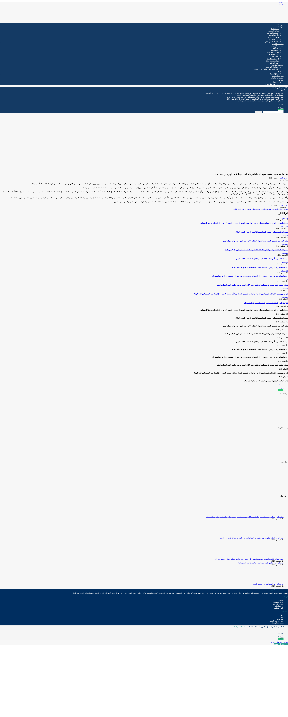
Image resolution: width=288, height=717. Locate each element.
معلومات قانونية (273, 52)
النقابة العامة (284, 226)
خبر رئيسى (285, 218)
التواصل (281, 80)
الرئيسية (280, 24)
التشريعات (275, 50)
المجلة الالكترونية (272, 67)
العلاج (282, 615)
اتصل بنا (276, 82)
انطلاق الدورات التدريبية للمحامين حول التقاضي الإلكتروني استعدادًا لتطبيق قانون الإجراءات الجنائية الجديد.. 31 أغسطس (244, 93)
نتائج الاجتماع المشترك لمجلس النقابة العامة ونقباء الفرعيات (266, 303)
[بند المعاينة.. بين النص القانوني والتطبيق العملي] (271, 582)
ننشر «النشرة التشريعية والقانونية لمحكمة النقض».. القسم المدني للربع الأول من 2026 (255, 99)
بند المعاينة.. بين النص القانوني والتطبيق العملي (268, 584)
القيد (282, 617)
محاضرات (275, 56)
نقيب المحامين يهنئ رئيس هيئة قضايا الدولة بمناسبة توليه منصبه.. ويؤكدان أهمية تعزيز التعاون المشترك (250, 276)
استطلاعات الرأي (277, 78)
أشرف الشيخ (283, 178)
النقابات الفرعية (273, 33)
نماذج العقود (274, 74)
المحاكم (276, 48)
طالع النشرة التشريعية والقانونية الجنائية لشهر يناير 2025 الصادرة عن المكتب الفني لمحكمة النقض (252, 285)
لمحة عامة (275, 29)
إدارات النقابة (274, 35)
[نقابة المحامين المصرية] (261, 21)
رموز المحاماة (274, 63)
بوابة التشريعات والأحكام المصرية (266, 69)
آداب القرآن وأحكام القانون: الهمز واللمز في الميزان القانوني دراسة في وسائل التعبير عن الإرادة (252, 538)
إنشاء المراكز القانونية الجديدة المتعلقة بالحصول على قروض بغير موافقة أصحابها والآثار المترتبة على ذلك (249, 559)
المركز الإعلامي (278, 76)
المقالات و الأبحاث (272, 61)
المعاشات (280, 619)
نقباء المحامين (274, 39)
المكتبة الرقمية (278, 65)
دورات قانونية (274, 54)
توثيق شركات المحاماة (276, 621)
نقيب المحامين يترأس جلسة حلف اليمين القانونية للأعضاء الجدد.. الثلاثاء (260, 95)
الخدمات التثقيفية (277, 46)
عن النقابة (280, 27)
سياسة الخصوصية (240, 626)
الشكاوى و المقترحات (271, 84)
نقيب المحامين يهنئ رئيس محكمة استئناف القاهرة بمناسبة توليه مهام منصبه (260, 267)
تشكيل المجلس (273, 31)
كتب (277, 71)
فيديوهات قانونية (273, 59)
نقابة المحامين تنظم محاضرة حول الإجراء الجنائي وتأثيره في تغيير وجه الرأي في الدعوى (255, 97)
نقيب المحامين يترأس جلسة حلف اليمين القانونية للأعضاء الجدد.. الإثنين (260, 101)
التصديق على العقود (277, 623)
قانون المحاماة (273, 37)
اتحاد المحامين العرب (271, 42)
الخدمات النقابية (278, 44)
